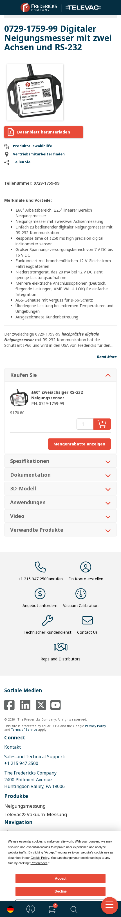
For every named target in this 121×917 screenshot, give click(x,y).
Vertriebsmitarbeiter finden (39, 154)
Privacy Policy (95, 726)
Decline (61, 891)
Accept (60, 878)
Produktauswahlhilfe (32, 146)
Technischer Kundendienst (47, 632)
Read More (107, 356)
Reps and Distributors (60, 659)
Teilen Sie (21, 162)
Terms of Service (24, 729)
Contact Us (87, 632)
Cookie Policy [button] (40, 857)
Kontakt (12, 747)
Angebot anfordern (40, 605)
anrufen (40, 578)
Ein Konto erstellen (85, 578)
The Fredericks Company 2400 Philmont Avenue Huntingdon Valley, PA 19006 (34, 779)
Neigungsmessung (25, 806)
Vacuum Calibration (80, 605)
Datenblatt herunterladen (43, 132)
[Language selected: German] (9, 909)
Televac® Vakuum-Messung (35, 814)
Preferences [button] (39, 863)
